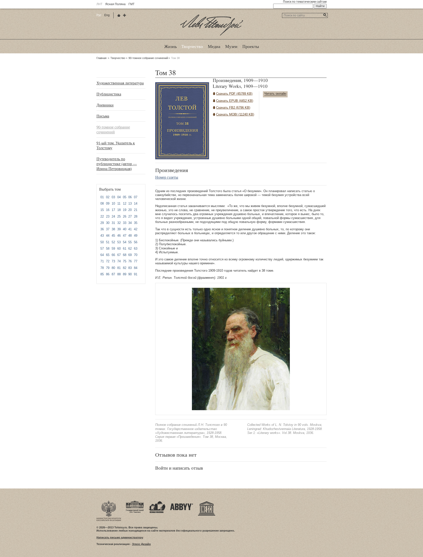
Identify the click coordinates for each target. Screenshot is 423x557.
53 (119, 242)
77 (135, 261)
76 (130, 261)
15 (102, 210)
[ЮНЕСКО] (206, 502)
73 (113, 261)
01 (102, 197)
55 (130, 242)
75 (124, 261)
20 (130, 210)
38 (113, 229)
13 (130, 203)
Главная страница (119, 15)
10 (113, 203)
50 (102, 242)
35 (135, 223)
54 (124, 242)
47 (124, 235)
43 (102, 235)
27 (130, 216)
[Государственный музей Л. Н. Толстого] (135, 502)
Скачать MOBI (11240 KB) (235, 114)
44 (107, 235)
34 (130, 223)
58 (107, 248)
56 (135, 242)
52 (113, 242)
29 (102, 223)
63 (135, 248)
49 (135, 235)
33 (124, 223)
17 (113, 210)
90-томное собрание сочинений (148, 58)
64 (102, 255)
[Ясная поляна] (157, 502)
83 (130, 268)
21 (135, 210)
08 (102, 203)
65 (107, 255)
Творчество (117, 58)
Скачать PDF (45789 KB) (234, 93)
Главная (101, 58)
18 (119, 210)
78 (102, 268)
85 (102, 274)
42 (135, 229)
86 (107, 274)
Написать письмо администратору (119, 537)
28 (135, 216)
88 (119, 274)
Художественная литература (120, 82)
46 (119, 235)
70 (135, 255)
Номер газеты (166, 177)
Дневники (105, 104)
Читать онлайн (275, 93)
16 (107, 210)
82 (124, 268)
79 (107, 268)
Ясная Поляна (115, 4)
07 (135, 197)
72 (107, 261)
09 (107, 203)
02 (107, 197)
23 (107, 216)
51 (107, 242)
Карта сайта (124, 15)
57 (102, 248)
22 (102, 216)
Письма (102, 115)
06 (130, 197)
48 (130, 235)
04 (119, 197)
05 (124, 197)
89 (124, 274)
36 (102, 229)
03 (113, 197)
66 (113, 255)
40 (124, 229)
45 (113, 235)
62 (130, 248)
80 (113, 268)
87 (113, 274)
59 (113, 248)
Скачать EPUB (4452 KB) (234, 101)
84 (135, 268)
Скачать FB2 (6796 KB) (233, 107)
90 (130, 274)
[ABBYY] (181, 502)
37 (107, 229)
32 (119, 223)
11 (118, 203)
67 (119, 255)
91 (135, 274)
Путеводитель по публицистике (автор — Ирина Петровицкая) (116, 163)
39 (119, 229)
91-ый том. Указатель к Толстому (115, 145)
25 (119, 216)
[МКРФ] (108, 502)
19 (124, 210)
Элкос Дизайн (141, 544)
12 (124, 203)
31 (113, 223)
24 (113, 216)
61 (124, 248)
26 (124, 216)
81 (119, 268)
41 (130, 229)
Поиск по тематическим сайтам (305, 1)
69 (130, 255)
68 (124, 255)
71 (102, 261)
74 (119, 261)
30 (107, 223)
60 (119, 248)
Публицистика (108, 93)
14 (135, 203)
